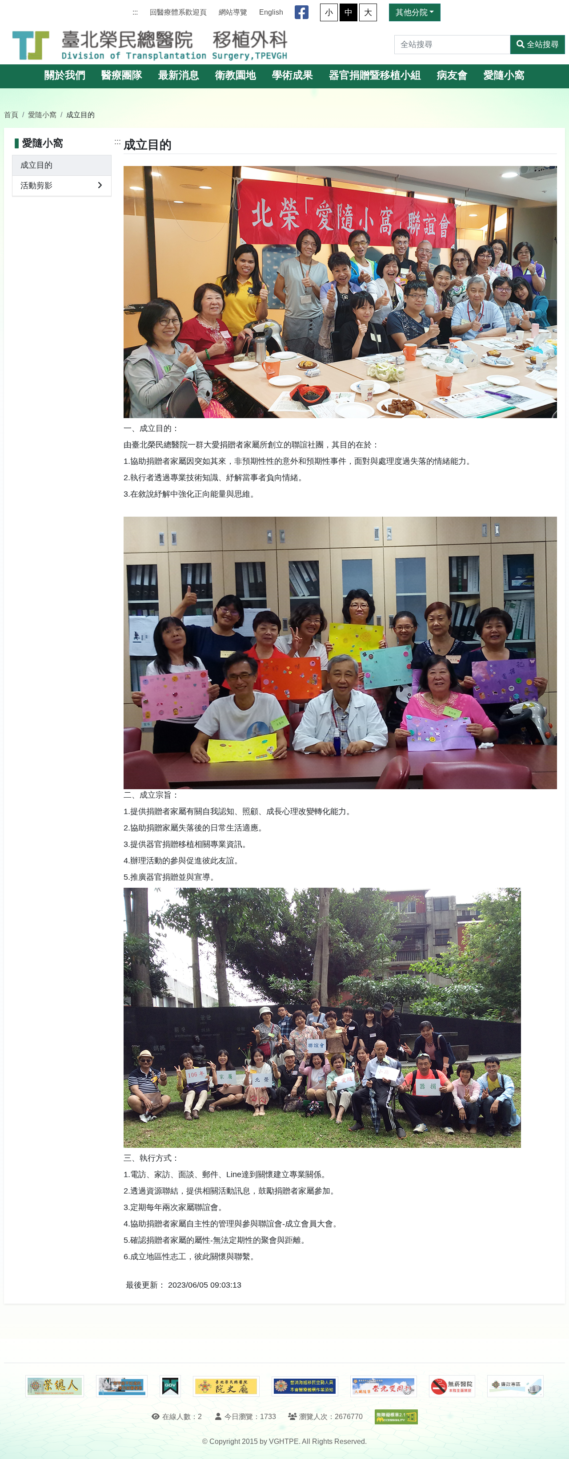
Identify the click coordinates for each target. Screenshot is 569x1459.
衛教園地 (235, 75)
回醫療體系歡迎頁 (178, 12)
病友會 (452, 75)
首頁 (11, 115)
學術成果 (292, 75)
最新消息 (178, 75)
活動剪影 (36, 185)
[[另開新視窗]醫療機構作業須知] (305, 1386)
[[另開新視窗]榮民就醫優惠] (122, 1386)
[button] (554, 1443)
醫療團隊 (121, 75)
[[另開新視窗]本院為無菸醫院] (452, 1386)
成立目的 (36, 165)
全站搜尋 (543, 44)
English (271, 12)
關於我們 (64, 75)
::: (135, 12)
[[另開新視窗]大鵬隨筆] (383, 1386)
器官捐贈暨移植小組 (375, 75)
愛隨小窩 (504, 75)
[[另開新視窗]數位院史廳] (226, 1386)
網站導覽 (233, 12)
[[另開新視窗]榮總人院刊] (54, 1386)
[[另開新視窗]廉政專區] (515, 1386)
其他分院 (412, 12)
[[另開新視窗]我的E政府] (170, 1386)
